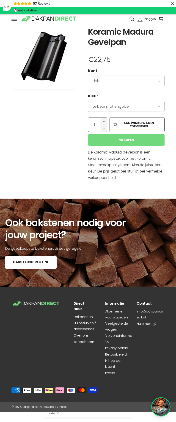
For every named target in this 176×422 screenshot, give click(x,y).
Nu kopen (126, 140)
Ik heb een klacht (114, 363)
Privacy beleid (116, 348)
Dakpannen (83, 317)
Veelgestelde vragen (116, 326)
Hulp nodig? (146, 323)
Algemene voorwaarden (116, 314)
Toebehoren (84, 342)
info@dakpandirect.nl (150, 314)
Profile (110, 373)
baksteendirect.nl (31, 262)
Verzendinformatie (118, 338)
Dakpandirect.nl (32, 407)
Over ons (81, 335)
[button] (14, 19)
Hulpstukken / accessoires (85, 326)
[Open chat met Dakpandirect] (160, 407)
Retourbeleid (116, 354)
